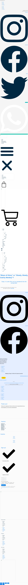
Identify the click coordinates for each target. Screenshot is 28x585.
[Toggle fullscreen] (3, 583)
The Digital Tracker (3, 142)
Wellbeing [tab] (2, 425)
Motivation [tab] (2, 427)
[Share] (6, 583)
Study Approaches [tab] (3, 424)
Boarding (14, 440)
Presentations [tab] (3, 429)
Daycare (14, 436)
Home (2, 139)
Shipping (2, 370)
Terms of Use (3, 371)
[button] (7, 158)
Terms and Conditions (4, 487)
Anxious (3, 482)
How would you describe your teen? (4, 481)
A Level (5, 233)
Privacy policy (3, 369)
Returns (3, 7)
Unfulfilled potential (11, 483)
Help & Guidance (3, 141)
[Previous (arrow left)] (1, 584)
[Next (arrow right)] (3, 584)
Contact (3, 6)
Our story (3, 178)
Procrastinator (6, 483)
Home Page (12, 288)
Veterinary (14, 442)
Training (14, 441)
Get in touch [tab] (2, 426)
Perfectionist (2, 483)
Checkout (5, 269)
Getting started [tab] (3, 423)
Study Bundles (5, 238)
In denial (11, 482)
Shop (2, 140)
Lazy (13, 482)
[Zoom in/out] (1, 583)
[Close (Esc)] (8, 583)
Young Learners (5, 236)
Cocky (8, 482)
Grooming (14, 438)
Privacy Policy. (7, 487)
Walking (14, 437)
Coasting (6, 482)
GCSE (6, 234)
